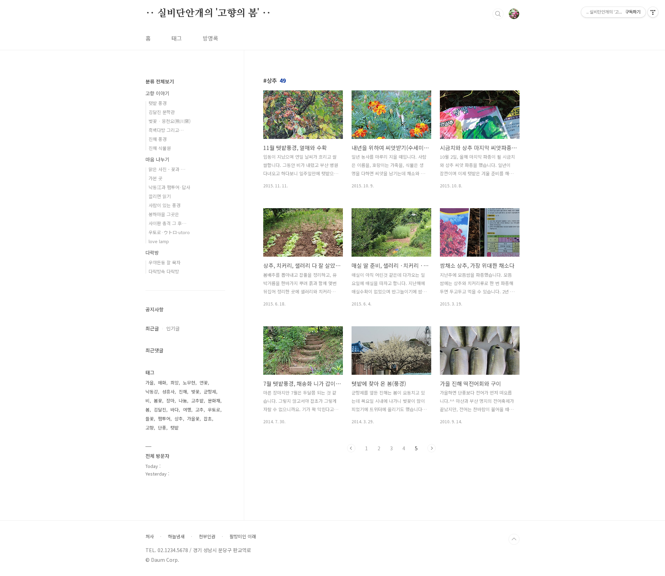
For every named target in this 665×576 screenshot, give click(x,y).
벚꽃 (195, 391)
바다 (174, 409)
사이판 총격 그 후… (167, 223)
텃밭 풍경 (158, 103)
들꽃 (149, 418)
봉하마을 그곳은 (164, 214)
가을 (149, 382)
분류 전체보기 (159, 81)
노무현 (189, 382)
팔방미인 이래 (243, 536)
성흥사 (168, 391)
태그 (176, 38)
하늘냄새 (176, 536)
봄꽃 (158, 400)
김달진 (160, 409)
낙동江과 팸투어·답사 (169, 187)
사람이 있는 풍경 (164, 205)
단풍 (162, 427)
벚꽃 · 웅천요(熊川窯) (169, 121)
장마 (170, 400)
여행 (187, 409)
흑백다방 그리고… (166, 130)
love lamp (159, 241)
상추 (179, 418)
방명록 (210, 38)
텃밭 (174, 427)
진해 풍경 (158, 139)
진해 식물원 (160, 148)
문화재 (214, 400)
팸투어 (164, 418)
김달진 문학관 (162, 112)
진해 (183, 391)
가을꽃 (193, 418)
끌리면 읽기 (160, 196)
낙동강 (151, 391)
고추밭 (197, 400)
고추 (199, 409)
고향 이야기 (157, 93)
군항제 (210, 391)
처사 (149, 536)
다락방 (152, 252)
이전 (351, 448)
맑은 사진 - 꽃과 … (167, 169)
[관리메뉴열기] (653, 12)
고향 (149, 427)
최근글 (152, 328)
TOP (514, 539)
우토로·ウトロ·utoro (169, 232)
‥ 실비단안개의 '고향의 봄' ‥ (208, 13)
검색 (498, 14)
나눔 (183, 400)
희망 (174, 382)
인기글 (173, 328)
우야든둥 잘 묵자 (164, 262)
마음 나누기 (157, 159)
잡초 (208, 418)
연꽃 (204, 382)
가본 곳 (155, 178)
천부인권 (207, 536)
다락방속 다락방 (164, 271)
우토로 (214, 409)
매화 (162, 382)
